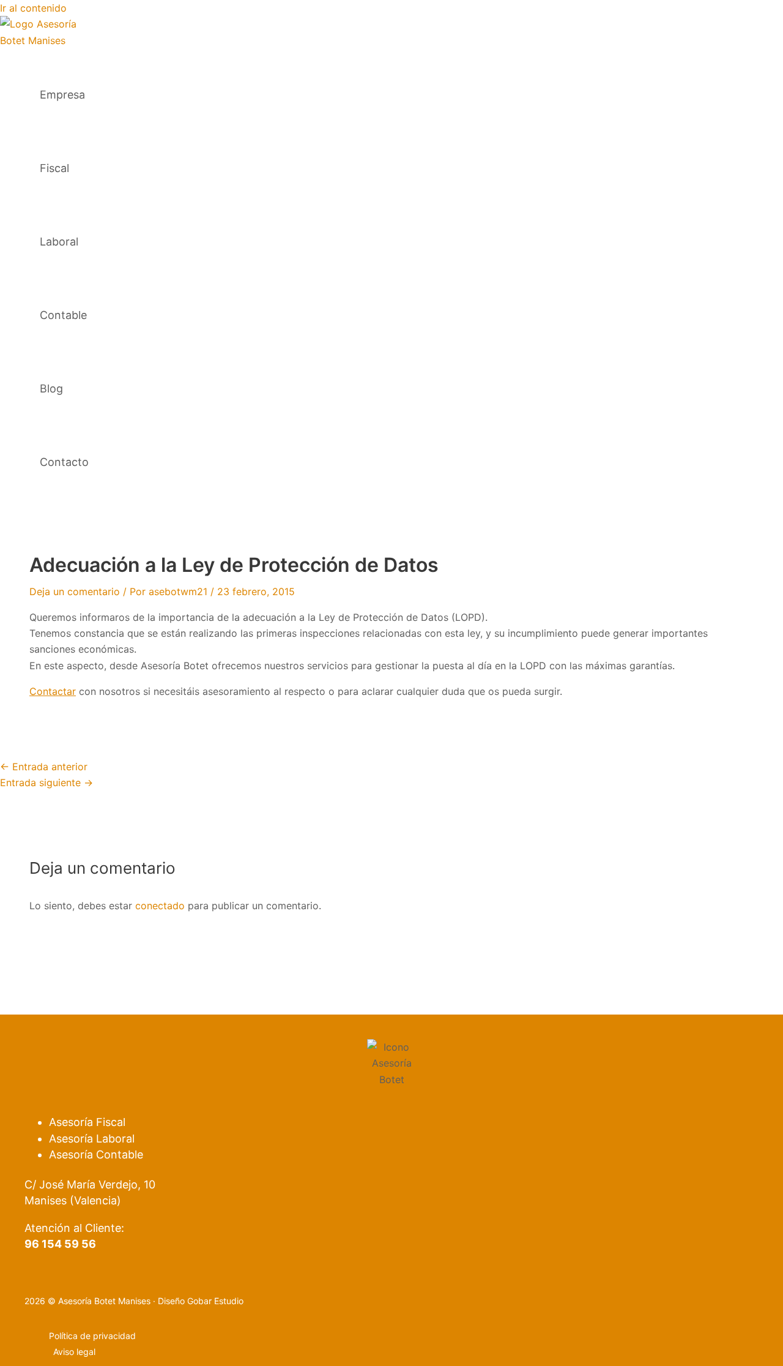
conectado (160, 905)
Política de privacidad (92, 1335)
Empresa (62, 94)
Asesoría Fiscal (87, 1122)
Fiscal (54, 168)
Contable (63, 315)
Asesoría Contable (96, 1154)
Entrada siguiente (46, 782)
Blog (51, 388)
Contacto (64, 462)
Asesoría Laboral (92, 1138)
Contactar (52, 691)
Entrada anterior (43, 766)
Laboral (59, 241)
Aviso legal (74, 1351)
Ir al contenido (33, 8)
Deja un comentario (74, 591)
